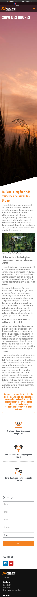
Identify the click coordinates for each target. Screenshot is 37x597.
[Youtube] (11, 563)
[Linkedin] (5, 563)
